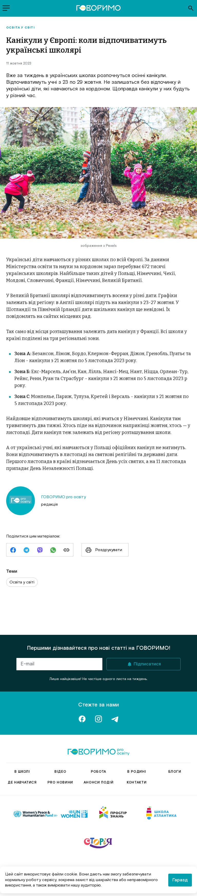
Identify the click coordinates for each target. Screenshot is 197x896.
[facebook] (13, 550)
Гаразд (180, 880)
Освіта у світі (20, 27)
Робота (98, 772)
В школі (22, 772)
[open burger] (6, 8)
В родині (136, 772)
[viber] (39, 550)
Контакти (136, 782)
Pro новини (60, 782)
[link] (66, 550)
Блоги (174, 772)
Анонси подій (99, 782)
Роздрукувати (108, 550)
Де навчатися (22, 782)
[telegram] (26, 550)
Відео (60, 772)
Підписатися (147, 664)
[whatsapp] (53, 550)
